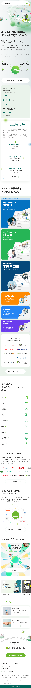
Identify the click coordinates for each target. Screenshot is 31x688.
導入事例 (5, 668)
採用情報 (9, 683)
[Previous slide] (3, 587)
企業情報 (4, 683)
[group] (20, 589)
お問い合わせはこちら (14, 655)
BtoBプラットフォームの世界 (14, 80)
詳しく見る (14, 177)
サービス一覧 (6, 666)
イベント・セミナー (8, 671)
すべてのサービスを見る (14, 371)
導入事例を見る (14, 481)
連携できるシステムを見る (14, 529)
